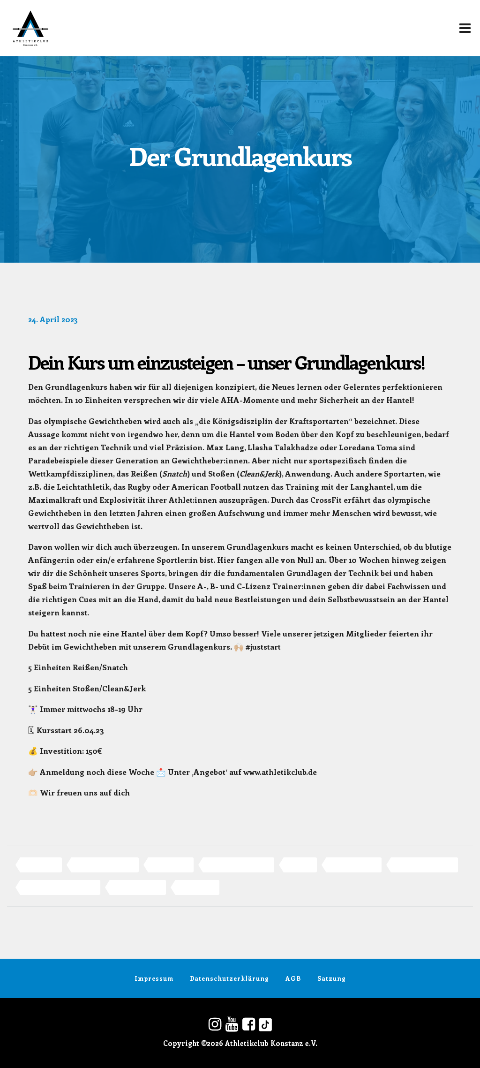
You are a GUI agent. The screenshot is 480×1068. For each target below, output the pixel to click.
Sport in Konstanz (137, 887)
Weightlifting (197, 887)
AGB (293, 978)
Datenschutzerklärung (229, 978)
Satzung (331, 978)
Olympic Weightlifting (424, 864)
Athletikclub (41, 864)
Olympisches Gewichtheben (60, 887)
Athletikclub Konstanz (105, 864)
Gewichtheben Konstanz (239, 864)
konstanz (300, 864)
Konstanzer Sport (354, 864)
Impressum (154, 978)
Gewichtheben (171, 864)
